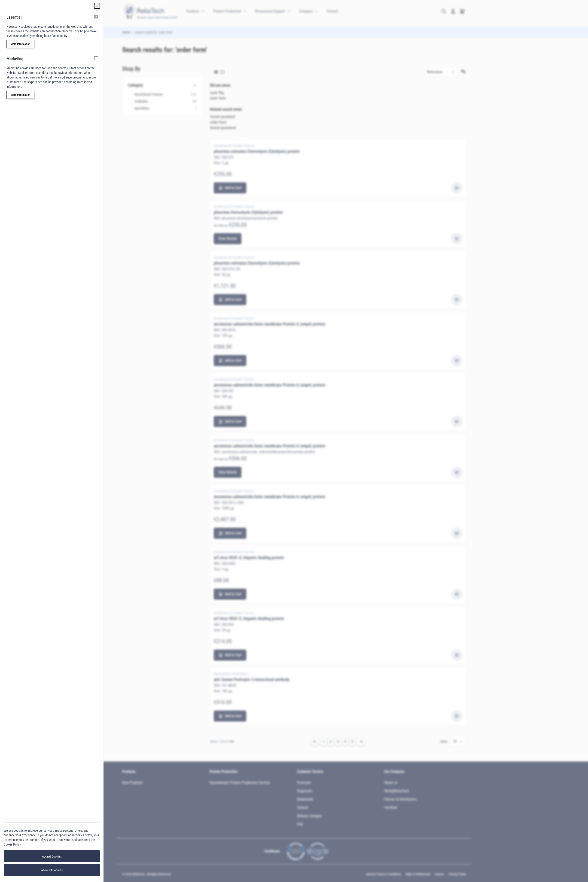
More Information (20, 44)
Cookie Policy (12, 844)
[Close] (97, 6)
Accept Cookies (52, 856)
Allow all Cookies (52, 870)
